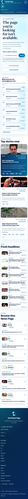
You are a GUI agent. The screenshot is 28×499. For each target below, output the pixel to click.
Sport (10, 381)
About (2, 468)
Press (2, 470)
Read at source (23, 255)
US (9, 354)
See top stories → (6, 132)
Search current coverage (10, 52)
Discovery (3, 443)
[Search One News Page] (25, 2)
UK (9, 339)
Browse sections (14, 70)
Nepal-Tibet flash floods (22, 12)
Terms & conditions (5, 481)
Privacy (2, 478)
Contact (3, 473)
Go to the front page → (14, 65)
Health (2, 458)
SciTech (10, 395)
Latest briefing (4, 429)
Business (11, 367)
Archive (3, 436)
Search (22, 55)
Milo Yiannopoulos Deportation (8, 12)
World (10, 325)
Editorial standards (5, 476)
